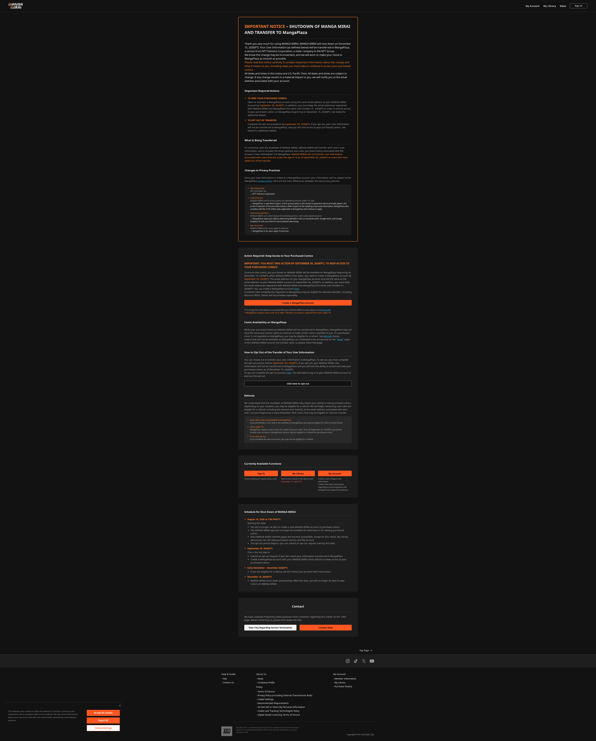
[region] (64, 719)
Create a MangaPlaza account (298, 302)
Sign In (578, 5)
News (563, 5)
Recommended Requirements (273, 703)
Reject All (103, 720)
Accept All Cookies (103, 712)
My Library (549, 5)
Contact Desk (325, 627)
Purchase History (343, 686)
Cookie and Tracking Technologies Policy (278, 710)
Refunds (328, 336)
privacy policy (265, 181)
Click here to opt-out (298, 383)
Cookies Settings (103, 728)
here (296, 288)
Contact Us (228, 682)
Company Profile (266, 682)
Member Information (345, 678)
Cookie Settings (266, 699)
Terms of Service (266, 691)
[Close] (120, 706)
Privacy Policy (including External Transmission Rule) (285, 695)
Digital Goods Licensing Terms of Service (279, 714)
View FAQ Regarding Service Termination (270, 627)
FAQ (225, 678)
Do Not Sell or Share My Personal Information (281, 707)
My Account (533, 5)
